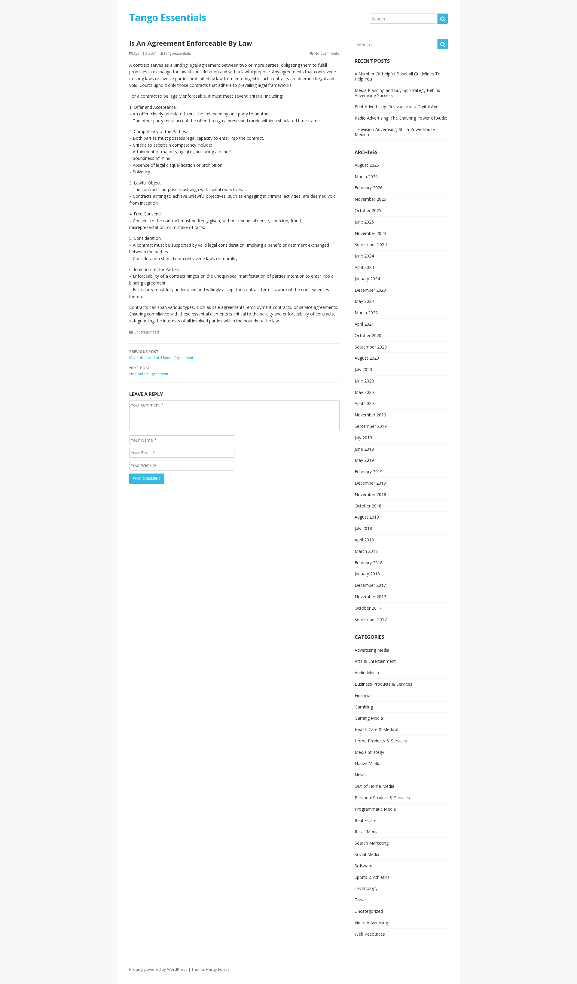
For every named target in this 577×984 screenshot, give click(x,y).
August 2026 (367, 165)
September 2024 (371, 244)
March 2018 (366, 551)
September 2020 (371, 347)
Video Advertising (371, 922)
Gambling (364, 707)
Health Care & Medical (376, 729)
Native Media (367, 763)
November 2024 (370, 233)
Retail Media (367, 831)
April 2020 (364, 403)
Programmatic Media (375, 809)
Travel (361, 900)
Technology (366, 888)
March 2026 (366, 176)
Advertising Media (372, 650)
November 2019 (370, 415)
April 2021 (364, 324)
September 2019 (371, 426)
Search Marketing (372, 843)
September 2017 (371, 619)
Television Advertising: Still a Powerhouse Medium (395, 131)
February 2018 (369, 562)
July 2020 (363, 369)
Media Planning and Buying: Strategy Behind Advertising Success (397, 92)
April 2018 (364, 540)
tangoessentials (177, 53)
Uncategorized (146, 332)
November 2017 (370, 596)
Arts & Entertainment (375, 661)
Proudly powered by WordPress (158, 969)
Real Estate (366, 820)
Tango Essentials (167, 17)
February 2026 (369, 187)
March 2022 (366, 312)
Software (363, 866)
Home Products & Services (381, 741)
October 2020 (368, 335)
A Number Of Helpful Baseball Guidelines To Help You (398, 76)
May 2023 (364, 301)
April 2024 (364, 267)
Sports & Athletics (372, 877)
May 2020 (364, 392)
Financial (363, 695)
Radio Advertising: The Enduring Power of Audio (401, 118)
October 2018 (368, 506)
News (360, 775)
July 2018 (363, 528)
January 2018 (367, 574)
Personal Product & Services (382, 797)
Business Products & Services (383, 684)
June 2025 (364, 222)
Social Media (367, 854)
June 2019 (364, 449)
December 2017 (370, 585)
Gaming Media (369, 718)
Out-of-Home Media (374, 786)
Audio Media (367, 672)
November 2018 (370, 494)
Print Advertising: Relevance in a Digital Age (396, 106)
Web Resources (370, 934)
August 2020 (367, 358)
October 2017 (368, 608)
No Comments (326, 53)
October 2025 (368, 210)
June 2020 (364, 381)
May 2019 (364, 460)
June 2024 (364, 256)
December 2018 (370, 483)
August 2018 (367, 517)
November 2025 (370, 199)
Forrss (224, 969)
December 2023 (370, 290)
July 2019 (363, 437)
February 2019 (369, 471)
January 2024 (367, 279)
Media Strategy (369, 752)
